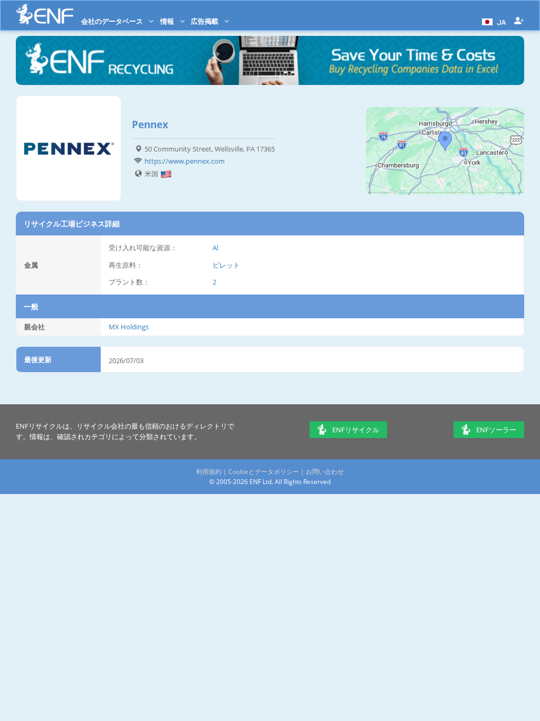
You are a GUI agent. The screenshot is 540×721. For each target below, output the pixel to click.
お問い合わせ (325, 471)
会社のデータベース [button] (112, 21)
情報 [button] (168, 21)
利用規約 (208, 471)
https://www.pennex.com (184, 161)
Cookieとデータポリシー (263, 471)
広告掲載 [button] (205, 21)
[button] (492, 21)
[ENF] (44, 14)
